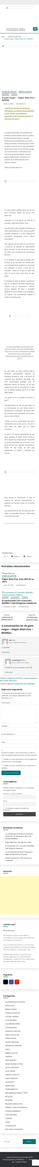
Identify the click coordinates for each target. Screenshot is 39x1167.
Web (3, 742)
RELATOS (8, 1097)
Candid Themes (21, 1162)
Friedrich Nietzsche (12, 1042)
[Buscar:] (13, 1141)
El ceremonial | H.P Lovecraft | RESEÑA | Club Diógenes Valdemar (19, 602)
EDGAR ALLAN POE (9, 92)
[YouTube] (17, 982)
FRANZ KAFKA (10, 1038)
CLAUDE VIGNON (11, 1017)
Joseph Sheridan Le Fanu (14, 1064)
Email (5, 801)
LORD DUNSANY (11, 1078)
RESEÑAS (5, 94)
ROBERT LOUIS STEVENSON (16, 1107)
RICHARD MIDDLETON (13, 1104)
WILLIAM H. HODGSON (14, 1129)
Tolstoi (7, 1122)
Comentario (6, 703)
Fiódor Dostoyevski (12, 1035)
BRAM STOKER (11, 1009)
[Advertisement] (19, 895)
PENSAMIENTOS (11, 1089)
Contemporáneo (11, 1027)
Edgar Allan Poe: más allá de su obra (18, 580)
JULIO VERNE (10, 1071)
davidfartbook (21, 104)
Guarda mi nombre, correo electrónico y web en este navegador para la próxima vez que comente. (19, 754)
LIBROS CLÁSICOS (25, 92)
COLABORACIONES (12, 1024)
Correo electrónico (9, 734)
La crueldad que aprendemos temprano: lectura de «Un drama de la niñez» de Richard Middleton (19, 836)
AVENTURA (9, 1006)
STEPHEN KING (11, 1115)
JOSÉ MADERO (10, 1060)
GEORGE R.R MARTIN (13, 1046)
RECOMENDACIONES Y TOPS (16, 1093)
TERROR (14, 94)
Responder (6, 652)
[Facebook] (11, 982)
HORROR (5, 597)
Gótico (7, 1049)
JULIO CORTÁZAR (12, 1067)
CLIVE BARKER (11, 1020)
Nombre (5, 726)
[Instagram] (5, 982)
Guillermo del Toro (11, 1053)
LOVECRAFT (15, 597)
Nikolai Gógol (9, 1086)
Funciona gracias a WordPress (14, 1159)
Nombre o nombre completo (12, 794)
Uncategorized (10, 1126)
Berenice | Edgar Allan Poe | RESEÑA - (21, 684)
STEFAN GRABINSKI (12, 1111)
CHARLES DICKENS (12, 1013)
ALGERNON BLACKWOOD (15, 1002)
